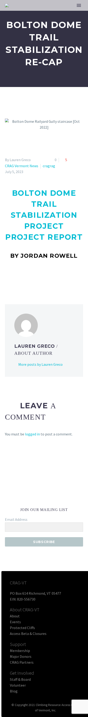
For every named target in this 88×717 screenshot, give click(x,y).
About (15, 616)
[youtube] (65, 502)
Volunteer (18, 685)
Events (15, 621)
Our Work (64, 13)
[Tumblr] (28, 280)
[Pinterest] (21, 280)
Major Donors (20, 656)
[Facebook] (8, 280)
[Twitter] (15, 280)
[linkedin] (31, 502)
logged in (32, 434)
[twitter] (40, 502)
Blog (14, 691)
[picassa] (57, 502)
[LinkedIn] (35, 280)
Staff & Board (20, 679)
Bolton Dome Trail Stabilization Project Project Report (44, 215)
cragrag (49, 165)
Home (41, 13)
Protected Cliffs (22, 627)
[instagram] (48, 502)
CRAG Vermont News (21, 165)
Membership (20, 650)
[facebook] (23, 502)
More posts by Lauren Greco (40, 364)
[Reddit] (42, 280)
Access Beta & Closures (28, 633)
